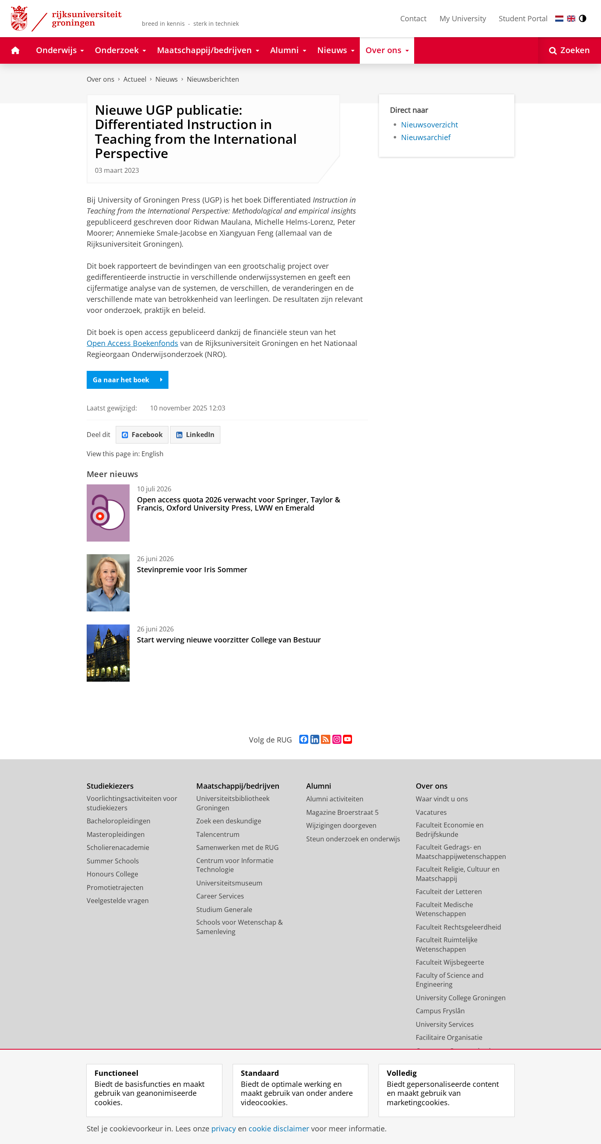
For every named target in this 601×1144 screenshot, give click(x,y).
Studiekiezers (110, 786)
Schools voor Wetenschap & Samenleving (239, 927)
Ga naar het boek (121, 379)
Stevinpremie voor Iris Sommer (192, 569)
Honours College (112, 874)
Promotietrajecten (115, 887)
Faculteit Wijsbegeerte (450, 962)
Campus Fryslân (440, 1010)
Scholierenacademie (118, 847)
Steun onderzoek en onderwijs (353, 838)
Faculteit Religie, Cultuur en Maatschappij (458, 874)
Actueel (134, 79)
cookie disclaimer (279, 1128)
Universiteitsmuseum (229, 883)
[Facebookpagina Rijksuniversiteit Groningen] (303, 740)
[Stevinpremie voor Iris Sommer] (108, 582)
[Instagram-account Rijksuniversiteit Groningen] (336, 740)
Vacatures (431, 812)
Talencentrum (218, 834)
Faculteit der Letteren (449, 891)
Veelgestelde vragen (118, 900)
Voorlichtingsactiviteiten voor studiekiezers (132, 803)
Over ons (100, 79)
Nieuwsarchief (426, 137)
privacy (223, 1128)
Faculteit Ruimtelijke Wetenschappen (447, 944)
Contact (413, 18)
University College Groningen (461, 997)
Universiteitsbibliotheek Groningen (232, 803)
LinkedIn (200, 434)
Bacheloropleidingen (118, 820)
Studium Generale (224, 909)
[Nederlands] (559, 19)
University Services (445, 1024)
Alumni (318, 786)
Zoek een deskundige (228, 820)
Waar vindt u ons (442, 798)
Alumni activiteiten (334, 798)
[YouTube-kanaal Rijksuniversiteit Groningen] (347, 740)
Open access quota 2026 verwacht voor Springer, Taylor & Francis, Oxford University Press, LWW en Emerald (238, 503)
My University (463, 18)
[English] (571, 19)
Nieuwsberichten (213, 79)
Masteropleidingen (116, 834)
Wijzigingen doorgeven (341, 825)
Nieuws (166, 79)
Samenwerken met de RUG (237, 847)
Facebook (147, 434)
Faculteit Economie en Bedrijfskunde (450, 830)
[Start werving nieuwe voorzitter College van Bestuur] (108, 653)
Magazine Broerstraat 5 (342, 812)
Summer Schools (113, 860)
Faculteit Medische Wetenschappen (444, 909)
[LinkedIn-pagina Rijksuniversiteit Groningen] (314, 740)
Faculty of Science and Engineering (450, 980)
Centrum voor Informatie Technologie (235, 865)
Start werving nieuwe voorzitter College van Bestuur (229, 640)
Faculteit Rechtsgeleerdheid (458, 927)
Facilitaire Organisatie (449, 1037)
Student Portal (523, 18)
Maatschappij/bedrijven (237, 786)
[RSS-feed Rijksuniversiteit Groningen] (325, 740)
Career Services (220, 896)
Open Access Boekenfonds (132, 343)
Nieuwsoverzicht (429, 124)
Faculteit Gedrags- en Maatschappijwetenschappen (461, 852)
